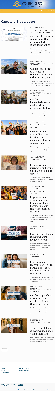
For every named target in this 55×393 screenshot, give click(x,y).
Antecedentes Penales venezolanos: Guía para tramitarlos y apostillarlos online (41, 40)
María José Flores (36, 61)
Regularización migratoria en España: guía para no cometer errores (41, 169)
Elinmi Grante (35, 29)
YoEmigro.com (12, 384)
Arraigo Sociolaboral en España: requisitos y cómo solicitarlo (41, 330)
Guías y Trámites (36, 63)
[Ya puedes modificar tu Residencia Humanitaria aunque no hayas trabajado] (14, 66)
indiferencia (35, 122)
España (32, 159)
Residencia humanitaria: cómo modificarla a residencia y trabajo (40, 103)
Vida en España (47, 32)
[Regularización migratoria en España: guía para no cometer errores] (14, 163)
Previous (4, 349)
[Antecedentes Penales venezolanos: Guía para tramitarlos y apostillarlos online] (14, 34)
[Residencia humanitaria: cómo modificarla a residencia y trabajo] (14, 97)
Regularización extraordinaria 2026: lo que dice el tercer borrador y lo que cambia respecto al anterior (41, 204)
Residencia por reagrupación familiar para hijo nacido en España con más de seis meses (41, 267)
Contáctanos (24, 368)
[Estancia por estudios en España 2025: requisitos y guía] (14, 233)
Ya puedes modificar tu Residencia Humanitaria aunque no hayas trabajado (41, 73)
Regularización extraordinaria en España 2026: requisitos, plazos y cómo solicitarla (40, 137)
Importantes (34, 30)
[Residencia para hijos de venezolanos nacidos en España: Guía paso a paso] (14, 293)
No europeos (45, 30)
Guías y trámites (42, 159)
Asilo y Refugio (36, 124)
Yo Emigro (34, 228)
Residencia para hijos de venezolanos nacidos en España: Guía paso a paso (41, 299)
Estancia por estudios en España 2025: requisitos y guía (41, 236)
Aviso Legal (5, 368)
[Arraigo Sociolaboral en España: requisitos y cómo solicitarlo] (14, 325)
